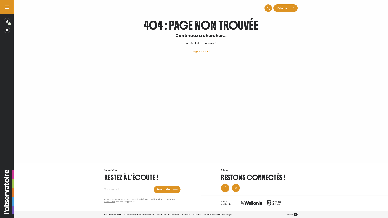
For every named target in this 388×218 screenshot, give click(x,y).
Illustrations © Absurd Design (218, 214)
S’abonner (283, 8)
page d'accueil (201, 51)
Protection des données (168, 214)
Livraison (186, 214)
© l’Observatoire (112, 214)
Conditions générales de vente (139, 214)
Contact (197, 214)
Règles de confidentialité (151, 199)
